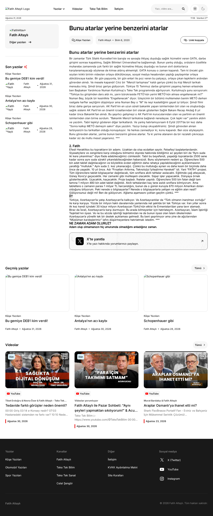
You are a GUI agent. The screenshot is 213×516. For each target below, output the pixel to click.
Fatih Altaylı (64, 459)
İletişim (118, 8)
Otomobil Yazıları (16, 467)
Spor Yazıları (13, 475)
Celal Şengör (65, 483)
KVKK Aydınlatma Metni (122, 467)
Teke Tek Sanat (66, 475)
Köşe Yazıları (13, 459)
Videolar (77, 8)
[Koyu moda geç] (199, 8)
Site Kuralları (115, 475)
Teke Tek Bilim (98, 8)
